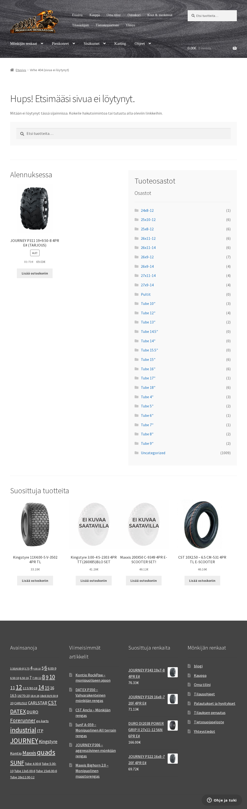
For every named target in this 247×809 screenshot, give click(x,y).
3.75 (26, 668)
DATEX (18, 711)
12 (19, 687)
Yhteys (130, 25)
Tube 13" (148, 322)
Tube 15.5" (149, 350)
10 (52, 677)
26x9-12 (147, 256)
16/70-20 (23, 695)
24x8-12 (147, 210)
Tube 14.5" (149, 331)
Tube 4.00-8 (33, 763)
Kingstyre (48, 741)
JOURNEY (24, 740)
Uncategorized (153, 452)
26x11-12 (148, 238)
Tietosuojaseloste (107, 25)
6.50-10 (14, 678)
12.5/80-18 (30, 688)
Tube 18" (148, 387)
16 (52, 688)
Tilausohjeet (80, 25)
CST (52, 702)
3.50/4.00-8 (17, 668)
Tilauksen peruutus (210, 712)
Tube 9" (147, 443)
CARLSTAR (37, 703)
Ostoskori (134, 15)
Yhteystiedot (204, 731)
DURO (32, 712)
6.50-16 (24, 678)
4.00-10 (37, 668)
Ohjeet (140, 43)
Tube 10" (148, 303)
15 (47, 688)
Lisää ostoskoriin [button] (35, 273)
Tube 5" (147, 406)
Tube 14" (148, 340)
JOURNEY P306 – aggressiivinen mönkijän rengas (95, 750)
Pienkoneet (60, 43)
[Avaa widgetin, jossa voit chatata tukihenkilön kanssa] (221, 801)
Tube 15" (148, 359)
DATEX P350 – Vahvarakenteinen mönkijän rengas (90, 695)
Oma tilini (114, 15)
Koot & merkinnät (159, 15)
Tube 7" (147, 424)
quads (46, 752)
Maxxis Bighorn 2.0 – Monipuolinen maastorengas (92, 770)
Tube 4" (147, 396)
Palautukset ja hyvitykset (214, 703)
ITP (40, 731)
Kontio (16, 753)
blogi (198, 666)
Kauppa (94, 15)
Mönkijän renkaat (23, 43)
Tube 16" (148, 368)
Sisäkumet (91, 43)
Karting (120, 43)
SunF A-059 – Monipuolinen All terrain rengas (95, 730)
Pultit (146, 294)
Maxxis (29, 753)
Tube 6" (147, 415)
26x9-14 (147, 266)
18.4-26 (34, 696)
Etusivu (77, 15)
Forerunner (22, 720)
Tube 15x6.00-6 (46, 771)
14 (41, 687)
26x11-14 (148, 247)
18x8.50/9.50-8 (49, 696)
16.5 (13, 695)
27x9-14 (147, 284)
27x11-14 (148, 275)
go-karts (42, 721)
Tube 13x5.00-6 (24, 771)
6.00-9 (52, 668)
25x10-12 (148, 219)
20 (12, 703)
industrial (23, 730)
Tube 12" (148, 312)
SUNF (17, 763)
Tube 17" (148, 378)
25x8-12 (147, 228)
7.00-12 (36, 678)
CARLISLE (20, 703)
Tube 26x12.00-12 (22, 777)
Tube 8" (147, 434)
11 (12, 688)
